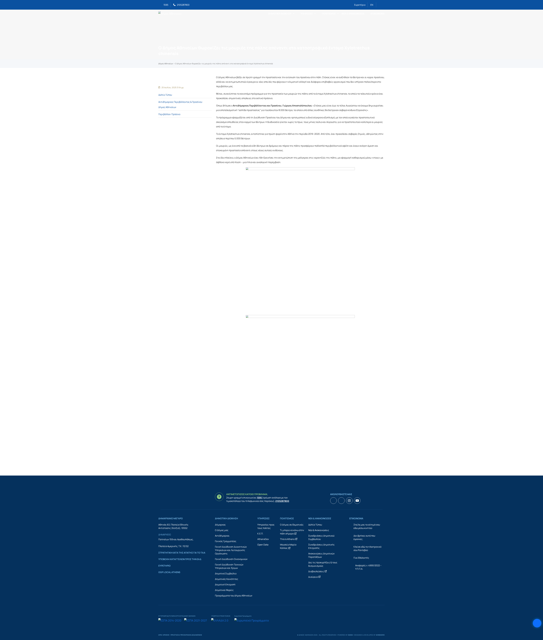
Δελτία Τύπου (315, 524)
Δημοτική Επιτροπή (225, 584)
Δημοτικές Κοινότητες (226, 579)
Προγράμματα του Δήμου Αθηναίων (233, 595)
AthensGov (263, 539)
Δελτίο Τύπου (165, 94)
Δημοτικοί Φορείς (224, 590)
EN (371, 4)
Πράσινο (175, 114)
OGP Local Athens (169, 572)
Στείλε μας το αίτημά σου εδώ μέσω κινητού (367, 526)
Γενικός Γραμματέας (225, 541)
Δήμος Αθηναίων (165, 63)
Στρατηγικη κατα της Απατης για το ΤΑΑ (181, 552)
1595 (165, 4)
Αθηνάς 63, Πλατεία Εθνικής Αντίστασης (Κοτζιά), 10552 (173, 526)
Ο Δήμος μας (221, 530)
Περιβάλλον (164, 114)
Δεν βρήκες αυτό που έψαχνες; (364, 537)
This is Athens (287, 539)
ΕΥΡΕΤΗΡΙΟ (164, 565)
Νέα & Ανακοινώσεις (318, 530)
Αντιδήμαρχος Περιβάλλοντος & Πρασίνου (180, 101)
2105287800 (183, 4)
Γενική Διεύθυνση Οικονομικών (231, 559)
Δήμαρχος (220, 524)
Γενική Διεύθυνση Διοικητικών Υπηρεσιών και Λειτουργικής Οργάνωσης (231, 550)
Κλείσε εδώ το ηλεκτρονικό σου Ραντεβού (367, 548)
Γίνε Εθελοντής (361, 557)
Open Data (262, 544)
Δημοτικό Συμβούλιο (225, 573)
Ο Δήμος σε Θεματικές (291, 524)
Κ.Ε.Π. (260, 533)
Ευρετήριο (359, 4)
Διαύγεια (313, 576)
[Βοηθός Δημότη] (537, 623)
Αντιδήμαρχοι (222, 535)
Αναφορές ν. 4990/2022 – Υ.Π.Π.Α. (368, 567)
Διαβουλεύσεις (316, 571)
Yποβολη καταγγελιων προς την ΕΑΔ (179, 559)
